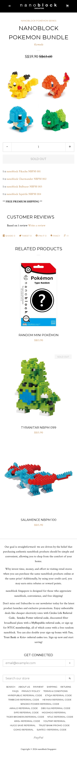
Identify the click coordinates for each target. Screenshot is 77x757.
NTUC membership (18, 628)
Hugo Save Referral (23, 725)
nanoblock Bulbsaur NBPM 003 (24, 186)
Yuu (70, 632)
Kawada (38, 44)
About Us (24, 686)
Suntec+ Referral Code (51, 729)
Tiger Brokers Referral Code (25, 716)
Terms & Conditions (55, 691)
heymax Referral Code (56, 699)
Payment (38, 686)
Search (10, 686)
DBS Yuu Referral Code (55, 708)
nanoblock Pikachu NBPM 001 (23, 171)
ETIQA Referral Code (58, 695)
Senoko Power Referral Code (39, 704)
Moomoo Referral (54, 712)
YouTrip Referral (54, 721)
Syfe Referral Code (26, 712)
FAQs (15, 691)
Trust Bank (10, 637)
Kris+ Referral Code (27, 721)
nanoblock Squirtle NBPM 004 (23, 194)
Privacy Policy (31, 691)
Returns (66, 686)
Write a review (36, 225)
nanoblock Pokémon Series (38, 20)
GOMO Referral (23, 729)
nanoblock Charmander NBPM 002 (26, 179)
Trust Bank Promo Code (54, 725)
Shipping (52, 686)
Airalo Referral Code (23, 708)
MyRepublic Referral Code (25, 695)
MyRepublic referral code (45, 623)
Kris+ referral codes (31, 637)
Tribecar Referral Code (23, 699)
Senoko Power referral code (33, 618)
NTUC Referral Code (60, 716)
